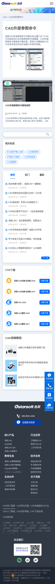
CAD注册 (38, 531)
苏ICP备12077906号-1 (12, 573)
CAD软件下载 (18, 523)
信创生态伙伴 (10, 482)
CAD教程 (43, 526)
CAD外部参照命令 (16, 17)
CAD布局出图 (29, 157)
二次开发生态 (10, 486)
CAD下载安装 (12, 531)
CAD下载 (15, 581)
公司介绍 (34, 482)
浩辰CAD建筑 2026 (22, 313)
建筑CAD (23, 526)
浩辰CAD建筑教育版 (13, 461)
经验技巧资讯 (36, 472)
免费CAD (40, 523)
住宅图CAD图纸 (13, 157)
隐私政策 (15, 578)
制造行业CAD (36, 444)
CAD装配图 (11, 162)
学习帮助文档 (36, 465)
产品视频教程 (36, 469)
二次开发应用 (36, 448)
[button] (26, 10)
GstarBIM (8, 444)
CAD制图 (6, 523)
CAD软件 (6, 581)
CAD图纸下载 (26, 531)
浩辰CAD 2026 (20, 302)
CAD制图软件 (30, 528)
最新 (42, 175)
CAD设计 (33, 526)
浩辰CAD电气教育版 (13, 465)
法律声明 (6, 578)
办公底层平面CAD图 (15, 152)
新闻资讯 (34, 493)
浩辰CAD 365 (10, 448)
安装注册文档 (36, 461)
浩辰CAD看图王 (11, 451)
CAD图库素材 (33, 152)
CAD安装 (6, 528)
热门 (27, 175)
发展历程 (34, 486)
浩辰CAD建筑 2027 (22, 324)
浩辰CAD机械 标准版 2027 (24, 292)
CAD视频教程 (13, 338)
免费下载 (44, 281)
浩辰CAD (8, 441)
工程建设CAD (36, 441)
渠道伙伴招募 (10, 489)
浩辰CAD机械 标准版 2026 (24, 281)
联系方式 (34, 489)
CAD (5, 17)
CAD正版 (30, 523)
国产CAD (13, 526)
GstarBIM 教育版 (11, 469)
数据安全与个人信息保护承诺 (32, 578)
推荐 (12, 175)
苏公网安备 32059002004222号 (27, 575)
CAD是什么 (17, 528)
